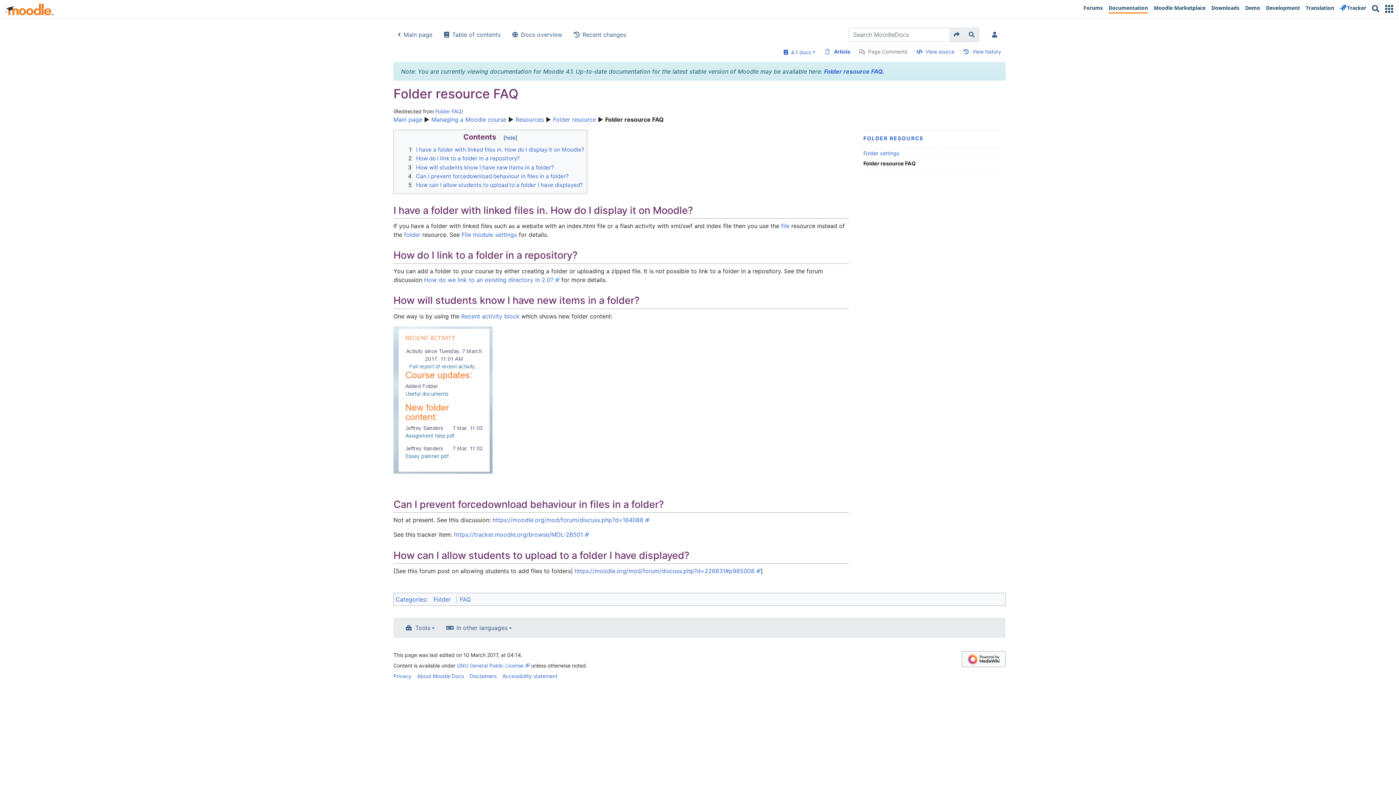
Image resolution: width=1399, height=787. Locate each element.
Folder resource (574, 119)
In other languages (482, 627)
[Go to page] (956, 35)
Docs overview (541, 34)
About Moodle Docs (440, 676)
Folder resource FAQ (853, 71)
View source (940, 51)
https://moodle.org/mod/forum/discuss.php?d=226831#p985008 (665, 571)
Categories (411, 599)
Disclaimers (483, 676)
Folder (442, 599)
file (785, 226)
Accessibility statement (529, 676)
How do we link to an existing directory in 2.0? (488, 279)
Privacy (402, 676)
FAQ (465, 599)
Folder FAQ (448, 111)
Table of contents (476, 34)
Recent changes (604, 34)
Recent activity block (490, 316)
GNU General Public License (490, 665)
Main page (418, 34)
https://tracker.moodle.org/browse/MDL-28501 (518, 534)
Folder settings (881, 153)
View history (986, 51)
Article (842, 51)
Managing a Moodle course (468, 119)
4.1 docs (799, 52)
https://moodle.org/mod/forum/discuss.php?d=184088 (568, 520)
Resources (530, 119)
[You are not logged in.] (996, 34)
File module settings (489, 234)
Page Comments (888, 51)
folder (412, 234)
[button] (1389, 9)
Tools (422, 627)
